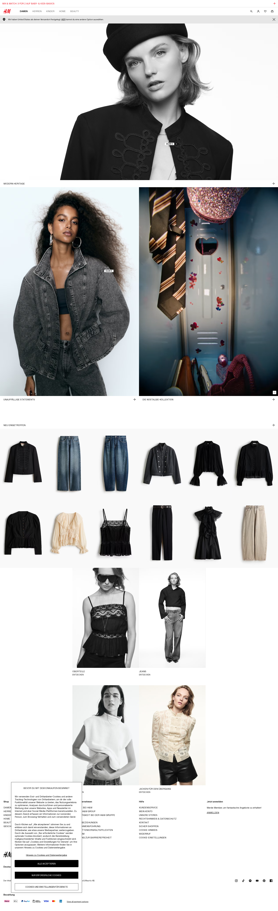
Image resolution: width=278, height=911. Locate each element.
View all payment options (77, 902)
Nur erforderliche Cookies (46, 875)
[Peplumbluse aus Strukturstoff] (23, 533)
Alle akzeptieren (47, 863)
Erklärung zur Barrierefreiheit (91, 837)
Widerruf (145, 834)
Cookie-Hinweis (148, 830)
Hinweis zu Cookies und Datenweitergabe (46, 855)
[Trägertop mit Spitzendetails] (116, 533)
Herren (37, 11)
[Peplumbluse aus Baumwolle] (255, 463)
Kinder (50, 11)
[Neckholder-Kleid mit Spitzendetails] (208, 533)
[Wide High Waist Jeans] (69, 463)
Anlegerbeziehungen (84, 822)
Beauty (74, 11)
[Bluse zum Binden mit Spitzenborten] (69, 533)
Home (62, 11)
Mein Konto (145, 811)
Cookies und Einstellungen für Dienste (46, 887)
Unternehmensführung (85, 826)
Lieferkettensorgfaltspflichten (92, 830)
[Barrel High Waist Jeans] (255, 533)
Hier (63, 19)
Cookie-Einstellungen (152, 837)
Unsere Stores (148, 815)
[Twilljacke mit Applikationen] (23, 463)
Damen (24, 11)
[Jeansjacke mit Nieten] (162, 463)
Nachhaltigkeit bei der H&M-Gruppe (93, 815)
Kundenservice (148, 807)
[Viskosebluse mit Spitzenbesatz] (208, 463)
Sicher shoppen (148, 826)
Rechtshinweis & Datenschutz (158, 818)
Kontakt (144, 822)
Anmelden (213, 812)
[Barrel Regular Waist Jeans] (116, 463)
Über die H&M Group (83, 811)
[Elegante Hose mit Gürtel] (162, 533)
